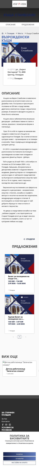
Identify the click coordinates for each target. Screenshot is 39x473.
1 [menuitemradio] (19, 337)
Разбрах (19, 454)
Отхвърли (19, 459)
